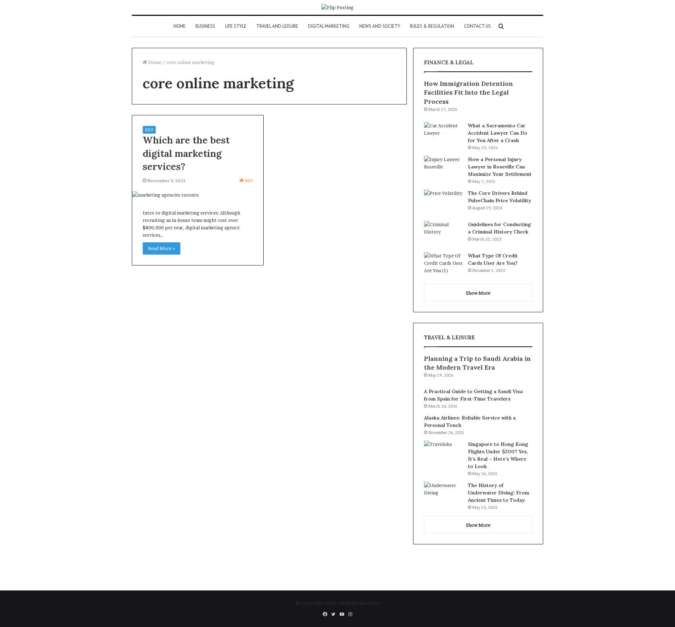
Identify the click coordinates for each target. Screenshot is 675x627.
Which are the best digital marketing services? (186, 153)
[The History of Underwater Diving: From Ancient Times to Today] (443, 495)
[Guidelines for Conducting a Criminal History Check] (443, 234)
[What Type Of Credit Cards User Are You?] (443, 265)
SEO (149, 129)
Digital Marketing (328, 26)
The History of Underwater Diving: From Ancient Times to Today (498, 492)
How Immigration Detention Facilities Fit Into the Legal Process (468, 92)
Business (205, 26)
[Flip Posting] (337, 7)
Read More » (161, 248)
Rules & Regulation (432, 26)
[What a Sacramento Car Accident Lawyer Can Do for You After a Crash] (443, 135)
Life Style (235, 26)
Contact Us (477, 26)
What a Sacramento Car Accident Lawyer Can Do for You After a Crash (497, 132)
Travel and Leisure (277, 26)
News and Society (379, 26)
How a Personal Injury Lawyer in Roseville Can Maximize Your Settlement (500, 166)
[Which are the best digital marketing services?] (197, 195)
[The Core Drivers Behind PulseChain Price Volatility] (443, 203)
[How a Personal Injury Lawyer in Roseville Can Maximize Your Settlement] (443, 169)
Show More (478, 293)
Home (180, 26)
